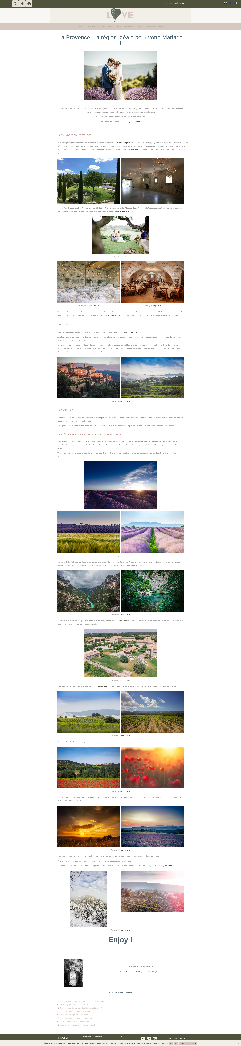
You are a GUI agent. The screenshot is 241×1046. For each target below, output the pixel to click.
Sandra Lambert (124, 401)
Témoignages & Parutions (154, 26)
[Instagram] (15, 3)
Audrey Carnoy (124, 257)
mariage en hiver (165, 866)
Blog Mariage (128, 26)
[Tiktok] (22, 3)
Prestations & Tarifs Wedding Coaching (99, 26)
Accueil (80, 26)
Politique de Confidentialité (92, 1037)
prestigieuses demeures (117, 315)
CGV (120, 1037)
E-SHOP (118, 26)
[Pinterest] (29, 3)
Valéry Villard (156, 306)
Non (176, 1043)
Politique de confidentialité (188, 1043)
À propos (140, 26)
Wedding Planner (141, 972)
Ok (171, 1043)
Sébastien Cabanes (92, 306)
